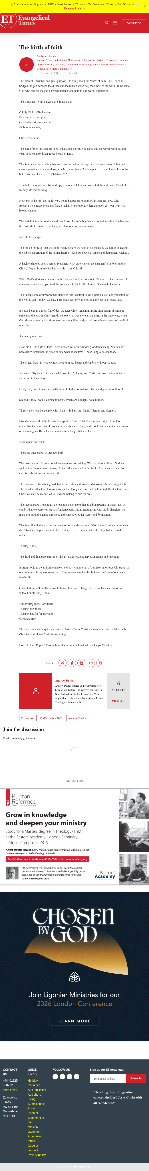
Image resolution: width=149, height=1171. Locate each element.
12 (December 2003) (51, 718)
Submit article (36, 1103)
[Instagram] (69, 1076)
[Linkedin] (76, 1076)
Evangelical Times (79, 1166)
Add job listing (37, 1089)
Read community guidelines (19, 738)
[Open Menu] (114, 22)
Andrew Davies (46, 56)
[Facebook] (55, 1076)
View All (118, 700)
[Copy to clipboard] (100, 663)
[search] (107, 23)
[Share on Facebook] (72, 663)
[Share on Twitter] (63, 663)
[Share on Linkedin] (81, 663)
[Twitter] (62, 1076)
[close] (145, 6)
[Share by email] (91, 663)
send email (10, 1089)
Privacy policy (37, 1154)
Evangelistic (28, 718)
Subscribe (134, 22)
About (31, 1108)
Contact (33, 1113)
